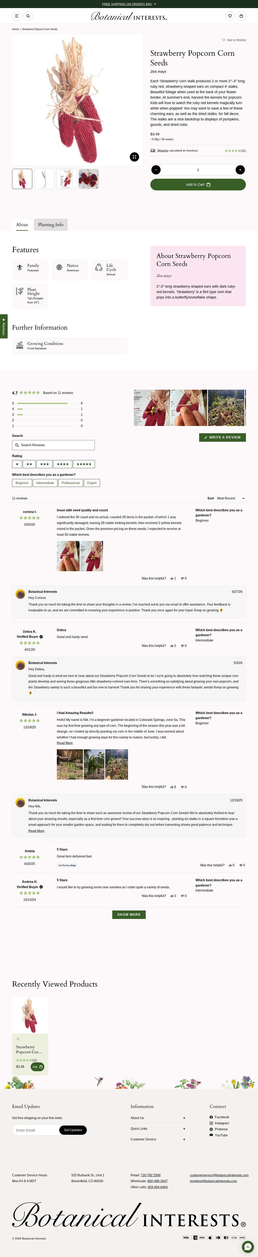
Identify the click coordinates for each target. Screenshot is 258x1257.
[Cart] (241, 16)
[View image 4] (89, 179)
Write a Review (227, 438)
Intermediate (45, 483)
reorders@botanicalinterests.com (213, 1181)
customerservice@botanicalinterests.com (219, 1175)
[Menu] (16, 16)
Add (35, 1066)
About (22, 225)
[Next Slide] (242, 408)
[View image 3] (66, 179)
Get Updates (73, 1130)
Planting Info (50, 225)
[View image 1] (22, 179)
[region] (190, 408)
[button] (234, 39)
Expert (92, 483)
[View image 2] (44, 179)
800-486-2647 (158, 1181)
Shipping (162, 150)
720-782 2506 (151, 1175)
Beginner (22, 483)
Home (15, 29)
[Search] (28, 16)
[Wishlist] (230, 16)
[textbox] (53, 445)
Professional (71, 483)
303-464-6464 (158, 1187)
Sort (211, 498)
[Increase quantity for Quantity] (240, 169)
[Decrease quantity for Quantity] (156, 169)
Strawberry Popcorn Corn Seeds (28, 1049)
